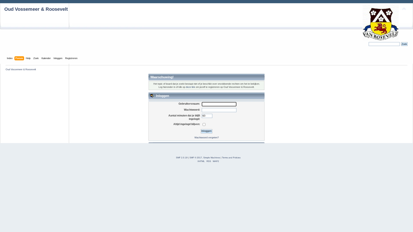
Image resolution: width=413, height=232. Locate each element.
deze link (190, 87)
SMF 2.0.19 (182, 157)
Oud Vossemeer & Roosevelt (36, 9)
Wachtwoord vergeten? (206, 137)
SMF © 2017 (196, 157)
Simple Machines (211, 157)
